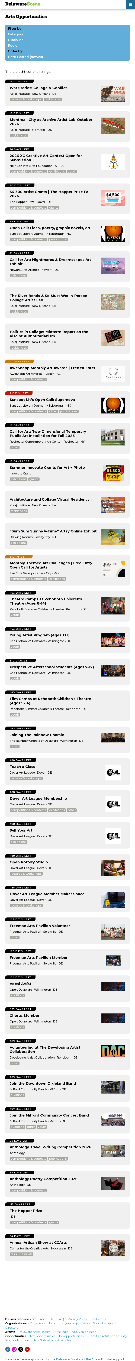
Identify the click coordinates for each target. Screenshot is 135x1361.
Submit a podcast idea (55, 1340)
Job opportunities (71, 1336)
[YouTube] (27, 1349)
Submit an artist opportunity (107, 1336)
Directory (11, 1327)
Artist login (61, 1332)
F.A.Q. (60, 1319)
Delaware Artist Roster (34, 1332)
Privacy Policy (77, 1319)
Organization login (43, 1323)
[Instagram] (14, 1349)
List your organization (74, 1323)
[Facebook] (7, 1349)
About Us (46, 1319)
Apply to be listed (84, 1332)
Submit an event (105, 1323)
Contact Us (98, 1319)
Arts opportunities (42, 1336)
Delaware (22, 4)
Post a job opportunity (21, 1340)
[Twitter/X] (20, 1349)
